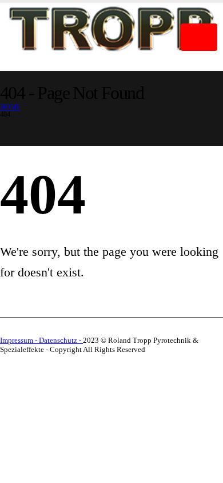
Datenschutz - (61, 340)
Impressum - (19, 340)
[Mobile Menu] (199, 37)
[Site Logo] (111, 33)
